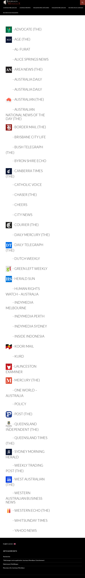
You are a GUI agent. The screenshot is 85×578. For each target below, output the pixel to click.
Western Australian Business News (24, 497)
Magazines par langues (59, 7)
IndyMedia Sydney (30, 326)
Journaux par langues (10, 7)
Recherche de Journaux (76, 7)
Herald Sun (24, 278)
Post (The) (23, 414)
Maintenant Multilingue (10, 564)
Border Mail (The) (30, 127)
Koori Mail (24, 346)
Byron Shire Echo (30, 161)
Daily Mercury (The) (32, 235)
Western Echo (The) (32, 510)
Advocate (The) (27, 29)
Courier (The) (26, 225)
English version (8, 544)
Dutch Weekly (27, 258)
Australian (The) (29, 99)
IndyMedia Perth (29, 316)
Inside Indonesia (29, 336)
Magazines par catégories (41, 7)
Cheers (20, 204)
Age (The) (22, 39)
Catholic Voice (28, 184)
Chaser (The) (25, 194)
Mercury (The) (27, 380)
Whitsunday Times (30, 520)
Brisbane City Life (30, 137)
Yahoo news (25, 530)
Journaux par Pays (24, 7)
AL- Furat (22, 49)
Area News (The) (28, 69)
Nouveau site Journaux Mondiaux (14, 568)
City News (23, 215)
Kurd (19, 356)
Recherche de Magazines (10, 12)
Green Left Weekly (30, 268)
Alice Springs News (31, 59)
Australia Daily (28, 79)
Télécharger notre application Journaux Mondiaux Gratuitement (23, 560)
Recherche (6, 556)
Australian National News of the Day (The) (25, 114)
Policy (20, 404)
